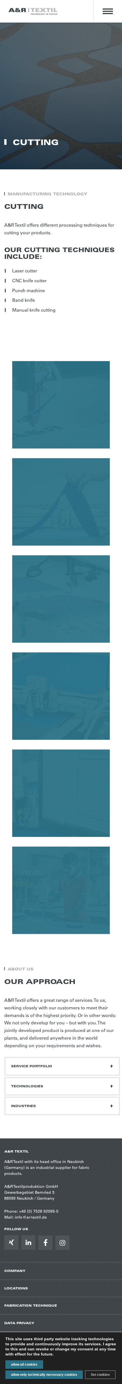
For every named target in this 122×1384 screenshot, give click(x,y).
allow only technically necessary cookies (44, 1375)
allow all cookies (24, 1364)
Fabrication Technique (30, 1305)
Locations (16, 1288)
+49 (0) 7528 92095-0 (38, 1211)
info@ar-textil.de (31, 1217)
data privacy (19, 1323)
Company (15, 1271)
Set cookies (100, 1375)
